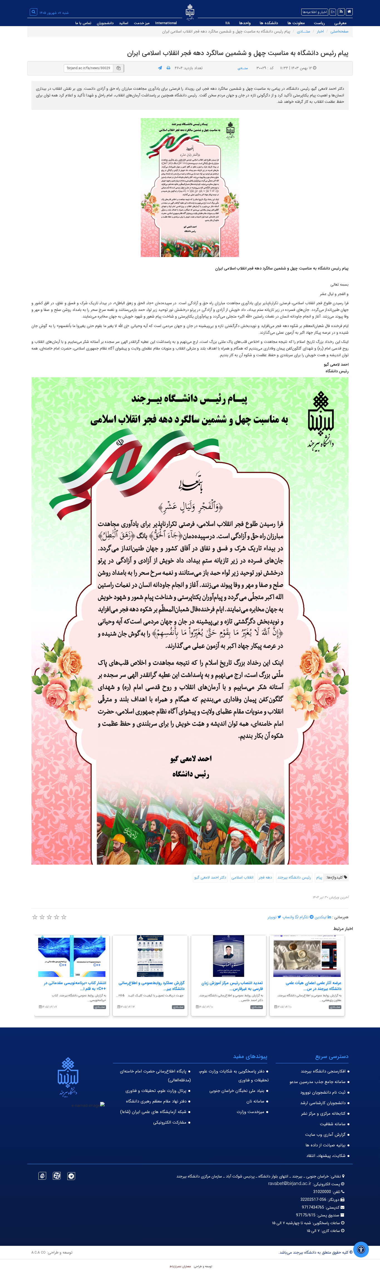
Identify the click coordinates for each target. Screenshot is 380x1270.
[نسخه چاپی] (168, 68)
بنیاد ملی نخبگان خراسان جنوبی (236, 1090)
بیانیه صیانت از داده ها (325, 1145)
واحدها (245, 23)
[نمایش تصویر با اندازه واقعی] (190, 187)
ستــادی (303, 31)
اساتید (123, 23)
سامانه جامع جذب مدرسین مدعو (318, 1082)
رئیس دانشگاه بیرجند (294, 877)
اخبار (320, 31)
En (333, 12)
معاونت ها (296, 23)
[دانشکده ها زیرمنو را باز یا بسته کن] (255, 23)
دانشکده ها (269, 23)
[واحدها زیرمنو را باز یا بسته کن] (234, 23)
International (166, 23)
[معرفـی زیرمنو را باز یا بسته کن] (329, 23)
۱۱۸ (227, 23)
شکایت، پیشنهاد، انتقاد (326, 1155)
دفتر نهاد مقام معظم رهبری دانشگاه (156, 1101)
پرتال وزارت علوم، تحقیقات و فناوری (155, 1090)
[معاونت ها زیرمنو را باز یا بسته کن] (282, 23)
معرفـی (340, 23)
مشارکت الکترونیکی (169, 1122)
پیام (319, 877)
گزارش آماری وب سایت (325, 1134)
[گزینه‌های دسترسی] (361, 1249)
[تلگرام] (71, 1176)
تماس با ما (83, 23)
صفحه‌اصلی (339, 31)
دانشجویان (105, 23)
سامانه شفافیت (333, 1124)
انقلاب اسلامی (242, 877)
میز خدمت (142, 23)
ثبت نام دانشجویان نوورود (323, 1092)
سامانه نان (255, 1101)
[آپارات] (57, 1176)
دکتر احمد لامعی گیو (210, 877)
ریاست (319, 23)
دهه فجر (265, 877)
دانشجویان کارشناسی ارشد (323, 1103)
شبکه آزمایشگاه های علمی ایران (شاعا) (153, 1112)
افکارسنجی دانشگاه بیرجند (323, 1071)
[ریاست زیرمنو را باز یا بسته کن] (309, 23)
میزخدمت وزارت (250, 1112)
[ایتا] (42, 1176)
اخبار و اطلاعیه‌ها (315, 12)
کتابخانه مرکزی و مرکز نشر (323, 1113)
